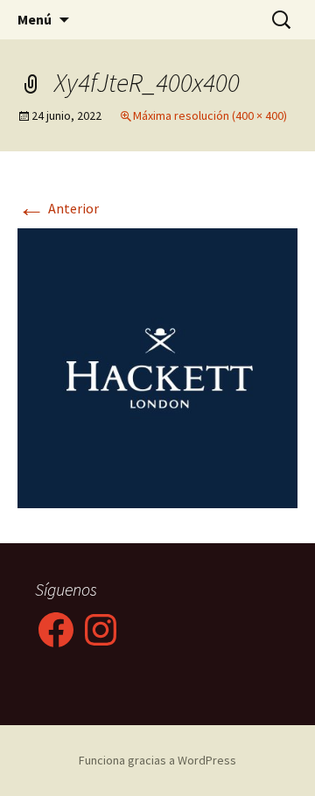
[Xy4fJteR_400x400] (158, 366)
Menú (35, 19)
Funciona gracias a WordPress (157, 760)
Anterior (58, 208)
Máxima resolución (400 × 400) (210, 115)
